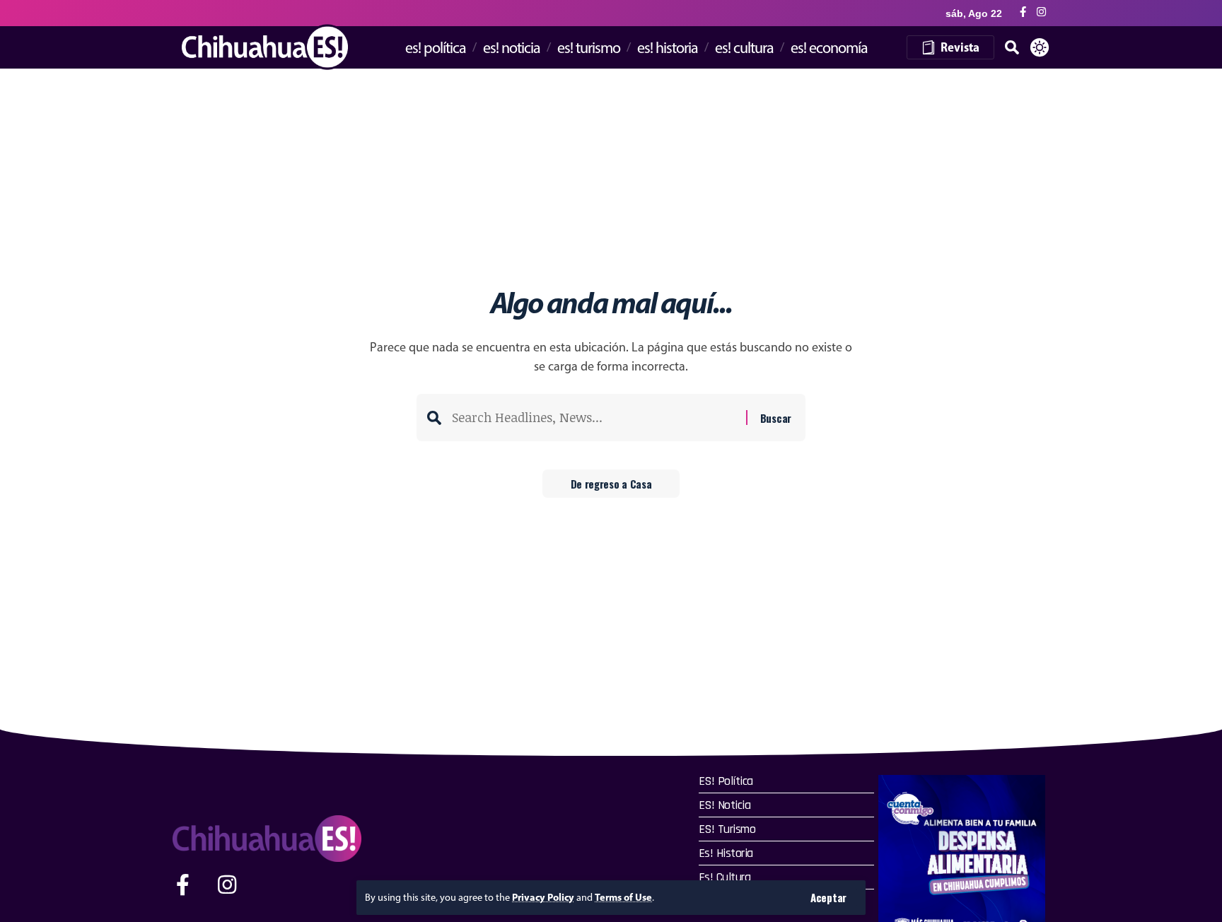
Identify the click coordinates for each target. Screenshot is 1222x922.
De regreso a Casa (611, 483)
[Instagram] (1041, 12)
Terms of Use (623, 897)
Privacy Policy (543, 897)
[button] (828, 897)
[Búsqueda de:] (593, 417)
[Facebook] (1023, 12)
